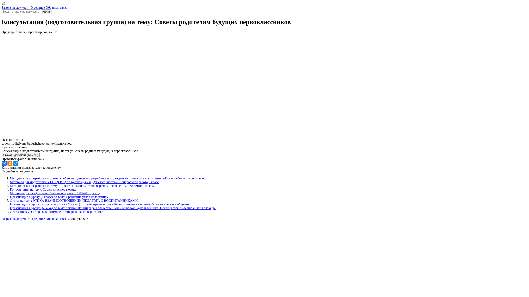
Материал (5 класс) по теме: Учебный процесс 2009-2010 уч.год (55, 193)
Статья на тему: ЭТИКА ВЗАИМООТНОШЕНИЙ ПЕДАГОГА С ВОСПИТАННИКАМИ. (74, 200)
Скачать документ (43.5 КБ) (20, 155)
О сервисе (38, 7)
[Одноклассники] (9, 163)
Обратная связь (56, 7)
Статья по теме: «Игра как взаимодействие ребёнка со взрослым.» (56, 211)
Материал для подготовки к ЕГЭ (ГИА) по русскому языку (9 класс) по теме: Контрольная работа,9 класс (84, 182)
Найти (46, 11)
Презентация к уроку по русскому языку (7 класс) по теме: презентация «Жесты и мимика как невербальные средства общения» (100, 204)
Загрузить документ (16, 7)
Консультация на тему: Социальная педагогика (43, 189)
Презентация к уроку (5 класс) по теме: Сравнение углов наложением (59, 197)
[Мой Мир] (15, 163)
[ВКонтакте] (4, 163)
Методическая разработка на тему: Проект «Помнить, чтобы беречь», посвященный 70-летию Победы (82, 185)
